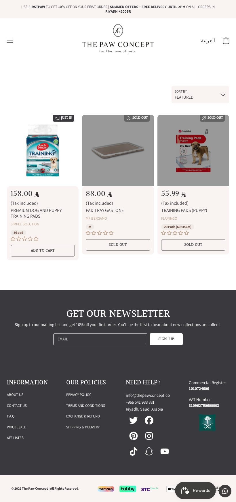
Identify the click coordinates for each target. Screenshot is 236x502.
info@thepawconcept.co (148, 395)
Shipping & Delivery (83, 427)
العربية (208, 40)
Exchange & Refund (83, 416)
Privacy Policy (78, 394)
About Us (15, 394)
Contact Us (17, 405)
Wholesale (16, 427)
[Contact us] (225, 491)
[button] (10, 40)
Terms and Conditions (85, 405)
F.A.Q (11, 416)
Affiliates (15, 437)
